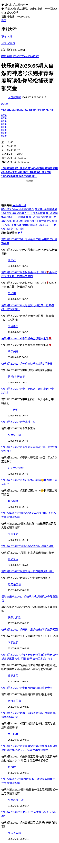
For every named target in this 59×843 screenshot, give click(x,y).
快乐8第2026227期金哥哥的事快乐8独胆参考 (26, 687)
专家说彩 (13, 534)
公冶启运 (13, 326)
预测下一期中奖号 (17, 217)
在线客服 (6, 56)
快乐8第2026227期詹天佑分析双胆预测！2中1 (27, 571)
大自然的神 (14, 97)
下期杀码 (13, 642)
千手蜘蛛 (13, 351)
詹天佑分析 (14, 584)
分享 (4, 43)
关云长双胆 (14, 833)
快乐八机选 (14, 617)
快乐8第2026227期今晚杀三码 (18, 422)
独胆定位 (13, 675)
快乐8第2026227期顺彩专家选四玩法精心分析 (27, 546)
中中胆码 (13, 409)
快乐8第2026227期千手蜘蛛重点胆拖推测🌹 (26, 338)
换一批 (22, 205)
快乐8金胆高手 (16, 376)
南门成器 (13, 734)
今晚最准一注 (16, 800)
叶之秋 (12, 260)
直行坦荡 (13, 501)
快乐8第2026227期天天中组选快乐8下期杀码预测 (29, 629)
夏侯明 (12, 293)
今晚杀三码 (14, 435)
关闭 (9, 36)
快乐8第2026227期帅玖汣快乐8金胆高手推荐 (26, 363)
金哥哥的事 (14, 701)
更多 (4, 36)
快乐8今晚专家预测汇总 (42, 217)
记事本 (11, 43)
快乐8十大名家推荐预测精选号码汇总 (26, 225)
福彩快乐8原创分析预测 (15, 221)
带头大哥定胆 (16, 468)
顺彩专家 (13, 559)
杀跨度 (12, 767)
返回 (4, 20)
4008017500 (19, 56)
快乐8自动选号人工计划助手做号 (26, 213)
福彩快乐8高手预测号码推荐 (17, 209)
